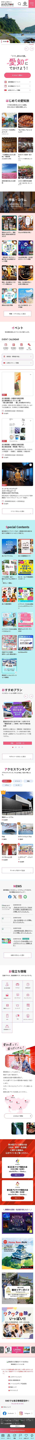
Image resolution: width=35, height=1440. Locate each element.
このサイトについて (16, 1377)
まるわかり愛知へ (17, 75)
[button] (12, 747)
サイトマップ (14, 1390)
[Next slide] (32, 49)
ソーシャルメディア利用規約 (18, 1384)
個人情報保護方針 (15, 1380)
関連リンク (13, 1387)
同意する (17, 1426)
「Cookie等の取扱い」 (8, 1423)
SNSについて (7, 1407)
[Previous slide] (26, 49)
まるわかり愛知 (18, 1116)
